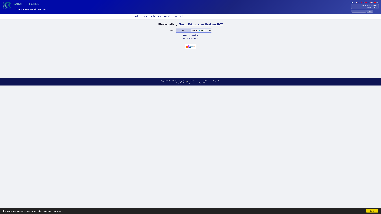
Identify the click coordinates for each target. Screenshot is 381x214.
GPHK (175, 16)
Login (215, 81)
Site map (207, 81)
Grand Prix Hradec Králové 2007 (201, 24)
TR (363, 2)
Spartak (183, 81)
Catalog (136, 16)
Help (181, 16)
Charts (144, 16)
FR (358, 2)
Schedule (167, 16)
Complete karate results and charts (32, 9)
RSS (219, 81)
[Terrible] (196, 30)
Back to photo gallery (190, 35)
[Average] (198, 30)
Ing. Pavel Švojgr (185, 83)
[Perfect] (201, 30)
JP (372, 2)
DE (368, 2)
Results (152, 16)
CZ (354, 2)
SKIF (159, 16)
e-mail (190, 81)
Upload (245, 16)
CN (377, 2)
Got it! (372, 211)
